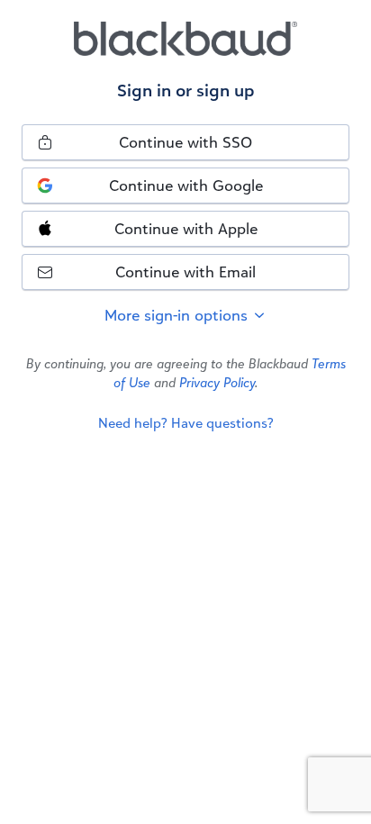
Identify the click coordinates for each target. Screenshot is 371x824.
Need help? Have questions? (186, 422)
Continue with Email (185, 271)
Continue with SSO (185, 141)
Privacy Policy (217, 382)
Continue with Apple (186, 228)
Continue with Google (186, 185)
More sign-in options (178, 314)
